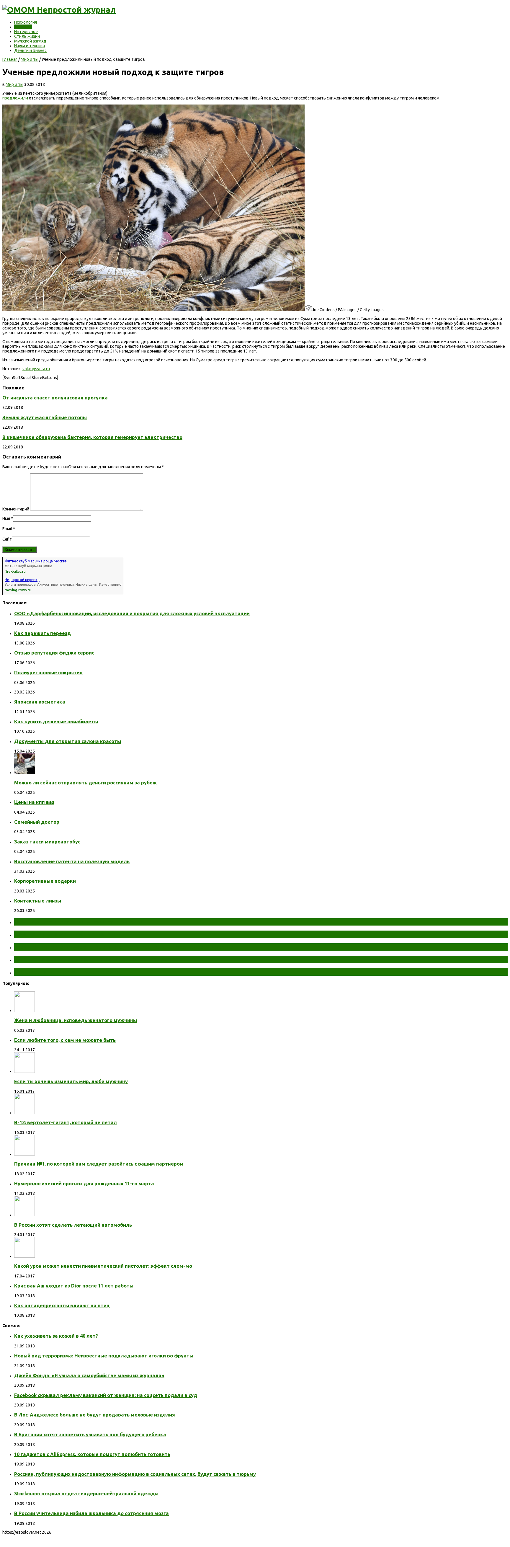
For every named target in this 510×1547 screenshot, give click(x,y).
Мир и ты (23, 27)
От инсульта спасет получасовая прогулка (55, 397)
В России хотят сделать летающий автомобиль (73, 1225)
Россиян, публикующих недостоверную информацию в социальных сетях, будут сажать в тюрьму (135, 1474)
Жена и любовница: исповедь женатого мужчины (75, 1020)
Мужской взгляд (30, 41)
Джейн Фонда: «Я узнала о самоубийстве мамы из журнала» (89, 1375)
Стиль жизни (27, 36)
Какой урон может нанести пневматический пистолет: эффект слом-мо (103, 1266)
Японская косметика (39, 701)
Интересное (26, 31)
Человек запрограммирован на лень (69, 971)
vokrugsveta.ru (36, 368)
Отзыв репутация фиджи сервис (54, 652)
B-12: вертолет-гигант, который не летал (65, 1122)
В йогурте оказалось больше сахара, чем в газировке (96, 959)
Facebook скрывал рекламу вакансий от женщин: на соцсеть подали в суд (105, 1395)
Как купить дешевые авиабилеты (56, 721)
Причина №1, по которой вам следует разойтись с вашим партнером (99, 1163)
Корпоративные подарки (45, 881)
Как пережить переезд (42, 633)
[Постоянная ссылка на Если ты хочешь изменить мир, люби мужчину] (24, 1071)
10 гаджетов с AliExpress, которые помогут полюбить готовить (92, 1454)
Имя (6, 518)
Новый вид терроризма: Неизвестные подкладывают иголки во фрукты (103, 1355)
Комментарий (15, 509)
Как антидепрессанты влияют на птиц (62, 1305)
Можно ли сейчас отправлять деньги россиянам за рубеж (85, 782)
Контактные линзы (37, 900)
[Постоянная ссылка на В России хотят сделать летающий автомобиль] (24, 1215)
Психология (25, 22)
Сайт (7, 539)
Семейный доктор (36, 822)
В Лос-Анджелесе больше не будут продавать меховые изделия (94, 1414)
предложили (15, 98)
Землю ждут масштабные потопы (44, 417)
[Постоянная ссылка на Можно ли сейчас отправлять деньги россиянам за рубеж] (24, 772)
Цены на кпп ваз (34, 802)
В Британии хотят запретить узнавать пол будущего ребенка (90, 1434)
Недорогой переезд (22, 580)
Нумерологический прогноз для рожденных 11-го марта (84, 1183)
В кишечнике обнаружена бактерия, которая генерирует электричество (92, 437)
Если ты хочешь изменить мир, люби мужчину (71, 1081)
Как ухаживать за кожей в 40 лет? (56, 1336)
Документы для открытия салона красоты (67, 741)
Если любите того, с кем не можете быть (65, 1040)
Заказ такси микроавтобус (47, 841)
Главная (9, 59)
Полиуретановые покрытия (48, 672)
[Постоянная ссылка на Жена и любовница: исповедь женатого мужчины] (24, 1010)
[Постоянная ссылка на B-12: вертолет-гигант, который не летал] (24, 1112)
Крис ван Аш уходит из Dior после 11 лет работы (73, 1285)
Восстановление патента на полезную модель (72, 861)
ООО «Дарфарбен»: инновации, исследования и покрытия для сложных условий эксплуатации (132, 613)
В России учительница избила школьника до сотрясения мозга (91, 1513)
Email (7, 528)
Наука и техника (29, 45)
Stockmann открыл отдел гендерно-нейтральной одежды (86, 1493)
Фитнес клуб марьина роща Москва (36, 561)
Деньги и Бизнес (30, 50)
